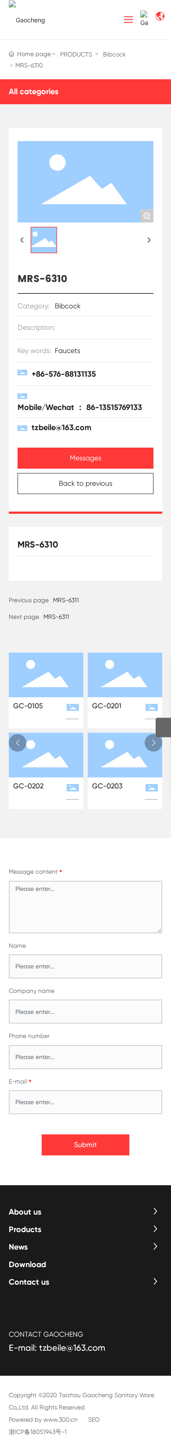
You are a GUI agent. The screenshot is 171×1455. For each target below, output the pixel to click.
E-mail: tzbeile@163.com (57, 1347)
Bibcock (114, 54)
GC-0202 (28, 786)
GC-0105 (28, 706)
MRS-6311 (56, 616)
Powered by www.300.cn (43, 1419)
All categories (33, 91)
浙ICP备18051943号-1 (38, 1431)
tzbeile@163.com (61, 427)
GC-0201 (106, 706)
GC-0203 (107, 786)
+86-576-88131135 (64, 374)
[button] (17, 743)
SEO (94, 1419)
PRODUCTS (76, 54)
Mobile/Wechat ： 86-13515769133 (80, 407)
